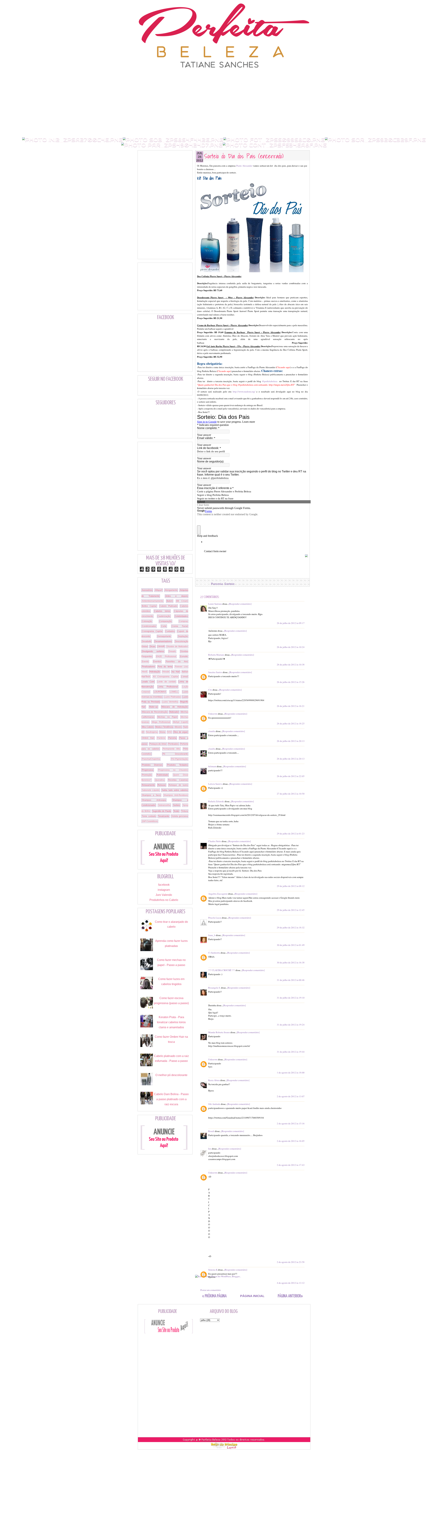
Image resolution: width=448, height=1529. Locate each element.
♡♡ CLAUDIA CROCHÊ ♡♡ (221, 970)
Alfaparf (158, 590)
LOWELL (174, 692)
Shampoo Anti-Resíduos (176, 795)
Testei (176, 811)
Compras (183, 621)
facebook (164, 884)
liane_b (211, 935)
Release (162, 785)
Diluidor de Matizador (177, 646)
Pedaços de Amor (157, 744)
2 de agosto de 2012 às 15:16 (290, 1123)
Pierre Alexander (244, 165)
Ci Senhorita (214, 952)
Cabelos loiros (162, 611)
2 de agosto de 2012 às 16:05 (290, 1141)
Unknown (213, 713)
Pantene (161, 738)
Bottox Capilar (149, 606)
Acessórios (147, 590)
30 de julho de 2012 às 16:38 (290, 962)
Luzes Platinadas (172, 697)
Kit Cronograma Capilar (165, 676)
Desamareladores (163, 641)
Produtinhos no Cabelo (163, 899)
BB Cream (182, 601)
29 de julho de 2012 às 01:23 (290, 833)
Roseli (211, 1131)
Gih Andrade (214, 1104)
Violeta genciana (179, 816)
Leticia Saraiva (215, 783)
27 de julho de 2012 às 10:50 (290, 793)
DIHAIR (161, 646)
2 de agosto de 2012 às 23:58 (290, 1262)
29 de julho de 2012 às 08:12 (290, 886)
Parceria (217, 583)
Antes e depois (176, 596)
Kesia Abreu (214, 1080)
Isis (209, 1148)
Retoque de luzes (178, 785)
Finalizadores (148, 666)
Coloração (147, 621)
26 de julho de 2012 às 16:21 (290, 706)
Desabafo (146, 641)
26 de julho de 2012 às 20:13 (290, 741)
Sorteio (229, 583)
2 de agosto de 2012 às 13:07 (290, 1096)
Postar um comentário (210, 1290)
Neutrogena (152, 732)
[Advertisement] (224, 76)
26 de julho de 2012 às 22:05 (290, 776)
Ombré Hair (148, 738)
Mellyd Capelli (180, 722)
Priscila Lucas (214, 917)
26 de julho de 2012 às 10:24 (290, 647)
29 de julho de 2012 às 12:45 (290, 910)
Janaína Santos (215, 672)
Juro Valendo (164, 894)
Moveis (178, 727)
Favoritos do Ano (177, 661)
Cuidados (170, 631)
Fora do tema (165, 666)
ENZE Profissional (166, 656)
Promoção (147, 775)
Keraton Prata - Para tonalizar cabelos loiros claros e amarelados (171, 1022)
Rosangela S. (214, 987)
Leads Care (148, 681)
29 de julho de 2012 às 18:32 (290, 927)
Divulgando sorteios (153, 651)
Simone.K (213, 1269)
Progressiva (147, 770)
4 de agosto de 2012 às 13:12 (290, 1282)
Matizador (174, 712)
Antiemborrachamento (152, 601)
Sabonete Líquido (150, 790)
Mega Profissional (161, 722)
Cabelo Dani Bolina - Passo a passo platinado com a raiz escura (171, 1099)
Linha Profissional (168, 687)
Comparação (165, 621)
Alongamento (171, 590)
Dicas (152, 646)
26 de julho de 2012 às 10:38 (290, 664)
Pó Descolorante (175, 754)
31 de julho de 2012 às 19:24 (290, 1024)
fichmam (212, 766)
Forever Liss (181, 666)
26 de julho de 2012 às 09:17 (290, 623)
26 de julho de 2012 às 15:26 (290, 682)
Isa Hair (176, 671)
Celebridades (181, 616)
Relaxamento (148, 785)
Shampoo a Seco (151, 795)
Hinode (165, 671)
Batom (170, 601)
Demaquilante (164, 636)
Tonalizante (163, 816)
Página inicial (252, 1296)
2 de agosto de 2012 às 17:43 (290, 1164)
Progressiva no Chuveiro (173, 770)
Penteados (173, 744)
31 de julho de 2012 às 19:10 (290, 997)
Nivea (162, 732)
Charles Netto (214, 841)
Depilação (183, 636)
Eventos (157, 661)
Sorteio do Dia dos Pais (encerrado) (244, 155)
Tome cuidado (149, 816)
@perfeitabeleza (269, 381)
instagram (164, 889)
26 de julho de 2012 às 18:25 (290, 723)
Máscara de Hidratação (175, 707)
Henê (144, 671)
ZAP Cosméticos (150, 821)
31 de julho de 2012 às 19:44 (290, 1051)
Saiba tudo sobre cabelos (175, 790)
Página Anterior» (290, 1296)
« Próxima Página (214, 1296)
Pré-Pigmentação (179, 759)
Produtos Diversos (152, 765)
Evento (145, 661)
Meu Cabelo (148, 727)
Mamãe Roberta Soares (219, 1032)
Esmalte (184, 656)
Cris (210, 689)
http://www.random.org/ (244, 391)
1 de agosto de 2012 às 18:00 (290, 1072)
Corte (163, 626)
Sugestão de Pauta (161, 811)
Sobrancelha (164, 805)
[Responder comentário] (240, 603)
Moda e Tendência (164, 727)
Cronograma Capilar (152, 631)
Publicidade (162, 775)
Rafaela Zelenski (216, 801)
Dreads (172, 651)
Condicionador (149, 626)
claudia (211, 731)
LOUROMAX (160, 692)
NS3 (169, 732)
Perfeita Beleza (211, 1439)
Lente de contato (166, 681)
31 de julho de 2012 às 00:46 (290, 980)
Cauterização (164, 616)
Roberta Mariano (216, 654)
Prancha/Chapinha (151, 759)
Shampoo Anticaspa (154, 800)
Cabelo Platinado (168, 606)
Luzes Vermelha (170, 702)
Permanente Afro (171, 749)
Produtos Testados (177, 765)
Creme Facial (180, 626)
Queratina (159, 780)
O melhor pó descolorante (171, 1075)
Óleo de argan (180, 732)
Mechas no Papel (167, 717)
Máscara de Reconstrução (154, 712)
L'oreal (184, 676)
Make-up (153, 707)
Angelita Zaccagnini (218, 893)
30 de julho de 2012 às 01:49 (290, 945)
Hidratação (154, 671)
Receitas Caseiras (178, 780)
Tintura (184, 811)
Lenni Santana (215, 603)
